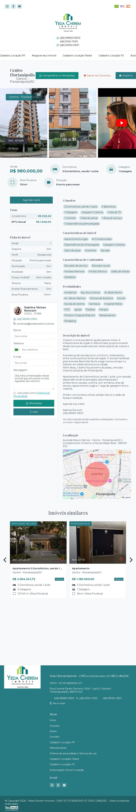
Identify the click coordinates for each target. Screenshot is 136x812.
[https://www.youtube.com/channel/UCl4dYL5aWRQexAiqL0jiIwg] (19, 6)
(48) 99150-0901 (69, 45)
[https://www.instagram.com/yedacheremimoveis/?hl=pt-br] (7, 6)
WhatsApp (35, 403)
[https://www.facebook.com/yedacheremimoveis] (13, 6)
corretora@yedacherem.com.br (35, 323)
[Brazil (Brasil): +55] (17, 350)
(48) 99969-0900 (70, 37)
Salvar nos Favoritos (99, 75)
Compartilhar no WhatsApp (58, 75)
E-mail (34, 411)
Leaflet (127, 497)
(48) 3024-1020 (69, 41)
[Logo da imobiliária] (22, 730)
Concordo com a (31, 394)
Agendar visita (31, 200)
